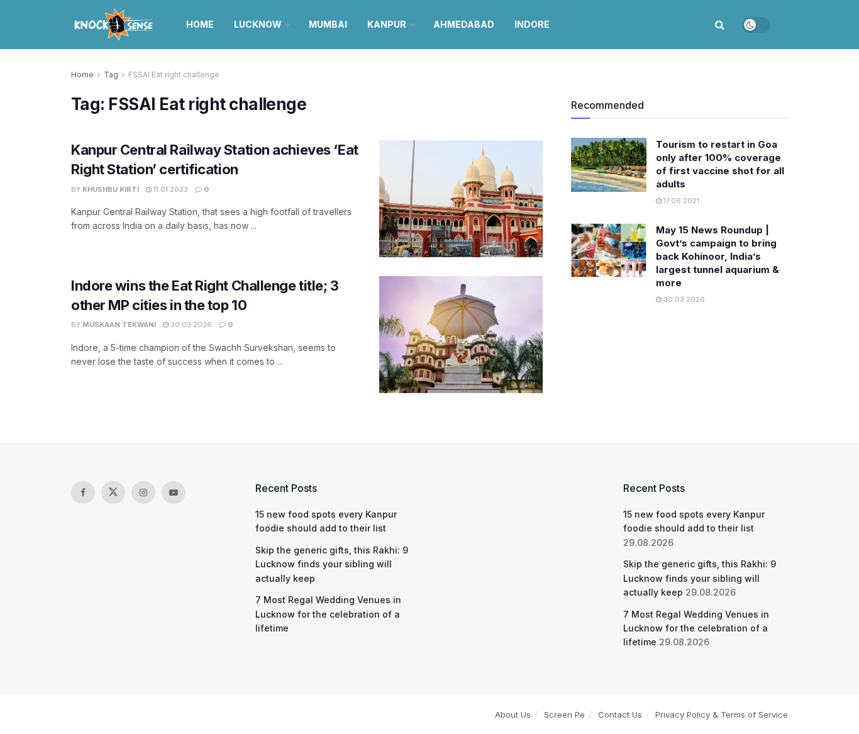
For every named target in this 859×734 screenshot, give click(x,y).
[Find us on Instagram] (143, 492)
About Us (513, 714)
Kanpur (386, 24)
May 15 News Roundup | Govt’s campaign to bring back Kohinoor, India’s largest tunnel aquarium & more (717, 256)
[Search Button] (719, 24)
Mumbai (328, 24)
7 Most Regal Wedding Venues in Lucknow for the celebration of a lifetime (328, 613)
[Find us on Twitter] (113, 492)
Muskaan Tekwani (119, 324)
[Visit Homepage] (114, 24)
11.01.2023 (170, 189)
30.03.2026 (190, 324)
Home (200, 24)
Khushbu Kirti (110, 189)
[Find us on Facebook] (83, 492)
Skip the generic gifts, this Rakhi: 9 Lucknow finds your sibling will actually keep (331, 564)
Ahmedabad (463, 24)
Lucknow (258, 24)
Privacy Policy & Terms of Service (721, 714)
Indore (532, 24)
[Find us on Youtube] (174, 492)
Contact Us (620, 714)
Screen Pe (564, 714)
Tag (111, 74)
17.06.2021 (680, 200)
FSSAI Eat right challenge (173, 74)
